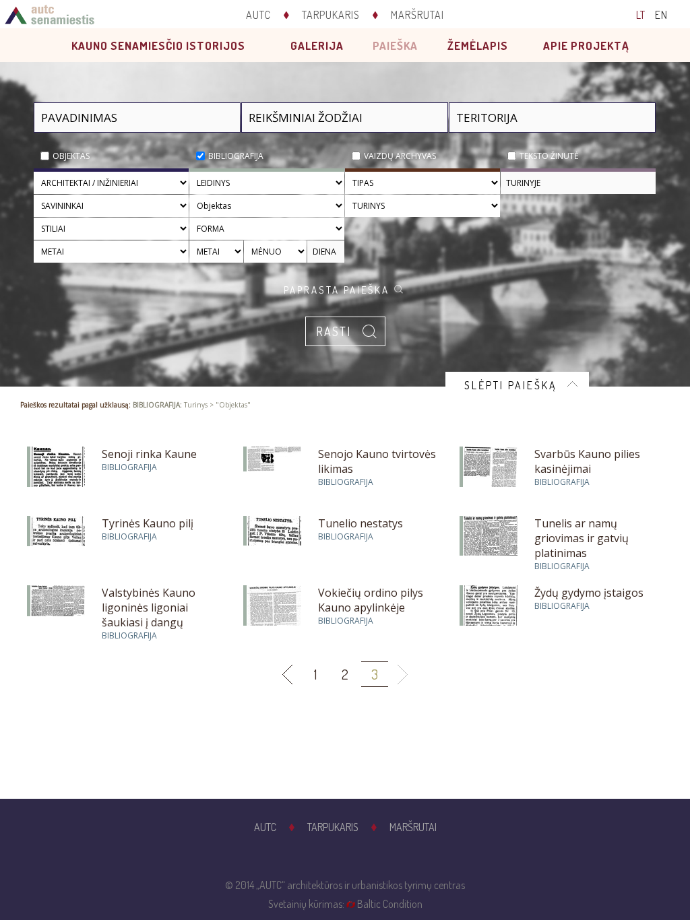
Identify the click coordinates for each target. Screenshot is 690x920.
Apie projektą (586, 45)
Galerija (317, 45)
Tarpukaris (331, 15)
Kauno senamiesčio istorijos (158, 45)
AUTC (258, 15)
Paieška (395, 45)
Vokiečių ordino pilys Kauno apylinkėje (370, 600)
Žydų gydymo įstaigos (589, 592)
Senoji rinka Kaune (149, 454)
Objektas (71, 156)
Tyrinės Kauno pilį (147, 523)
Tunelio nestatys (360, 523)
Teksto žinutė (549, 156)
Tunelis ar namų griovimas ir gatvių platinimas (581, 538)
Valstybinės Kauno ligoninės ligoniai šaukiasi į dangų (148, 607)
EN (661, 15)
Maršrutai (417, 15)
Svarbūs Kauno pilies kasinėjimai (587, 461)
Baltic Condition (389, 904)
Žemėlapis (477, 45)
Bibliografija (235, 156)
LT (641, 15)
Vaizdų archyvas (400, 156)
